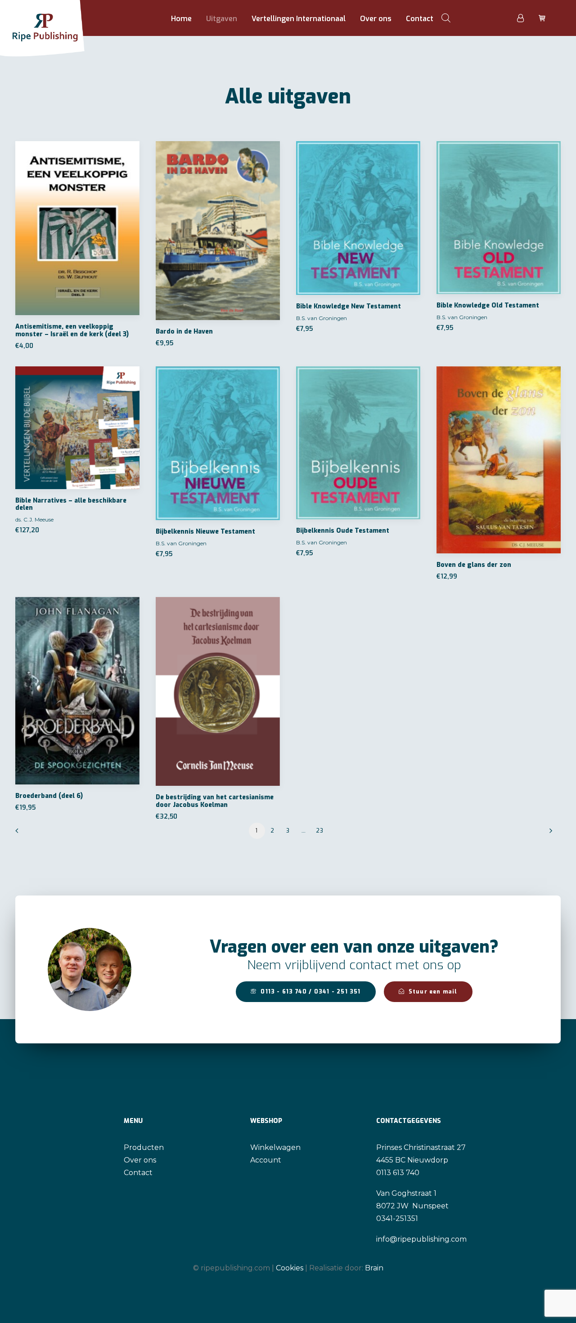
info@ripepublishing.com (421, 1239)
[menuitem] (181, 19)
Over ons (376, 18)
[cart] (541, 18)
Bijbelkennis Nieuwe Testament (205, 531)
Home (181, 18)
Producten (144, 1147)
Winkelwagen (275, 1147)
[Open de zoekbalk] (445, 17)
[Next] (548, 833)
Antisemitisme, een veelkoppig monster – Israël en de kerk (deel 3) (72, 330)
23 (320, 830)
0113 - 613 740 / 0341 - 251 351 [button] (310, 991)
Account (265, 1160)
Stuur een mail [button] (433, 991)
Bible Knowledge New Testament (348, 306)
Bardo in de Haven (184, 331)
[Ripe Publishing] (59, 18)
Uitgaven (221, 18)
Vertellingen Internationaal (299, 18)
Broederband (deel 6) (49, 796)
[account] (525, 18)
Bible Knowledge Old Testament (487, 305)
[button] (77, 228)
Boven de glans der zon (473, 565)
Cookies (289, 1268)
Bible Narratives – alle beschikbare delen (70, 504)
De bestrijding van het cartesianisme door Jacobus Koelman (215, 801)
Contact (419, 18)
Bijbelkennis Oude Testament (342, 530)
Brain (374, 1268)
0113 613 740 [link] (397, 1172)
